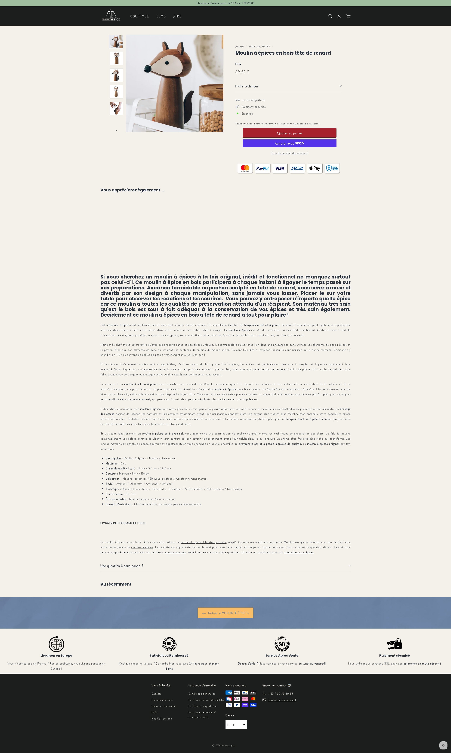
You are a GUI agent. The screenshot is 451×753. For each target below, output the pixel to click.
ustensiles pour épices (299, 552)
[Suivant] (116, 128)
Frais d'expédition (265, 123)
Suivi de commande (164, 706)
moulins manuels (175, 552)
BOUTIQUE (139, 16)
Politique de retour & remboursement (202, 714)
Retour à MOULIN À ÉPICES (228, 612)
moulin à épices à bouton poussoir (204, 542)
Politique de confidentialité (206, 699)
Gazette (157, 693)
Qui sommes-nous (163, 699)
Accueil (239, 46)
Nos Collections (162, 718)
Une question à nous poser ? (121, 565)
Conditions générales (202, 693)
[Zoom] (174, 83)
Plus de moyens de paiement (289, 152)
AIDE (177, 16)
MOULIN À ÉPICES (259, 46)
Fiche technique (247, 85)
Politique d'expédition (203, 706)
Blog (161, 16)
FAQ (154, 712)
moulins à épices (142, 547)
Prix (238, 63)
